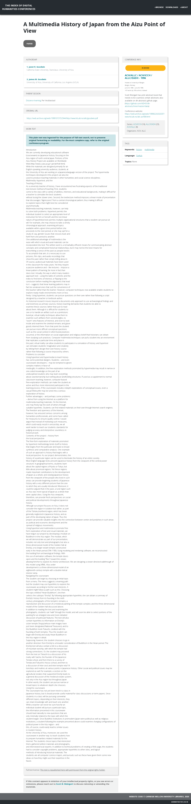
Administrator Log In (179, 802)
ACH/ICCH (137, 124)
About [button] (184, 7)
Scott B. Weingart (64, 784)
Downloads (172, 7)
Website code (136, 796)
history (139, 149)
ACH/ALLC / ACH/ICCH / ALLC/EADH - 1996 (138, 77)
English (139, 155)
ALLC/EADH (151, 124)
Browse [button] (160, 7)
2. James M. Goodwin (36, 79)
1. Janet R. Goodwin (36, 67)
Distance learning (33, 100)
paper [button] (29, 43)
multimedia (149, 149)
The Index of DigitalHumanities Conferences (18, 7)
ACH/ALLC (131, 127)
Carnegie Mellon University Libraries (165, 796)
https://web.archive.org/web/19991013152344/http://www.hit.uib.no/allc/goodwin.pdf (62, 118)
